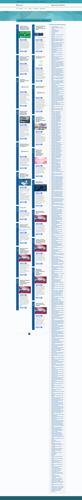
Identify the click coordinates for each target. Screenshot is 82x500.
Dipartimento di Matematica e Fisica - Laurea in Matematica (57, 242)
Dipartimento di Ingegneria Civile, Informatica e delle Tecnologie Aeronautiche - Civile (56, 121)
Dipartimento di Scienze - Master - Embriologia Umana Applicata (56, 280)
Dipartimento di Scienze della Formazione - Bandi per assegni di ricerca (58, 311)
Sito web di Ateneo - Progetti (56, 480)
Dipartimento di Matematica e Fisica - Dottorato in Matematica (57, 232)
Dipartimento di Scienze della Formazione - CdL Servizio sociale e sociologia (58, 348)
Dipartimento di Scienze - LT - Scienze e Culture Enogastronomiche (57, 276)
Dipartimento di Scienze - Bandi (56, 256)
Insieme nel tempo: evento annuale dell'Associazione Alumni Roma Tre (24, 113)
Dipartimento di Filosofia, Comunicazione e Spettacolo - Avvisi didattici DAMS (58, 69)
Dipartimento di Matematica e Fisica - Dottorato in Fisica (57, 230)
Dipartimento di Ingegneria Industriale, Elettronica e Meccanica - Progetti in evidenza (57, 201)
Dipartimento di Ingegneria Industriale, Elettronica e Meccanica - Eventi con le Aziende (57, 189)
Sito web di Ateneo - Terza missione (57, 488)
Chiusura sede (23, 207)
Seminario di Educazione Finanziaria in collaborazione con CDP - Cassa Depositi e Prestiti (25, 282)
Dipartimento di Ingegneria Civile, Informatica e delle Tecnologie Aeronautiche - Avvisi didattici (56, 118)
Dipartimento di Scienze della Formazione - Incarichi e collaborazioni (58, 360)
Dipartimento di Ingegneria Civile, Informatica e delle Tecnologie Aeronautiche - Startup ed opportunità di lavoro (57, 171)
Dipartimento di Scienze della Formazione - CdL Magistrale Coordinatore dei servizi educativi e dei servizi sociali (58, 326)
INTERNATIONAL (42, 8)
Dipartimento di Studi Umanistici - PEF (57, 427)
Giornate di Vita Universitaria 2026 (39, 182)
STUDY (26, 8)
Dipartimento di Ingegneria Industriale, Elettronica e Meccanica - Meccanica (57, 194)
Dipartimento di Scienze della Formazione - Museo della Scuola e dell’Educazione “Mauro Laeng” (58, 362)
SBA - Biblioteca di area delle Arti (56, 443)
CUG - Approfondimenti (55, 31)
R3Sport (53, 442)
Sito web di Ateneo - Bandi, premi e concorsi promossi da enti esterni (57, 469)
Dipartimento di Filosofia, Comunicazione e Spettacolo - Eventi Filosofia (58, 92)
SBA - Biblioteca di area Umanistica (57, 452)
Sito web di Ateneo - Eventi (55, 471)
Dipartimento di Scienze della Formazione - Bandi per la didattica (58, 313)
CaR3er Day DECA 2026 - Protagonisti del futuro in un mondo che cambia (40, 27)
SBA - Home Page (54, 453)
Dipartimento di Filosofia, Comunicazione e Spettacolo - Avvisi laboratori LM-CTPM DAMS (58, 75)
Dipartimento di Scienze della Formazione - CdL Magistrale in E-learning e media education (58, 329)
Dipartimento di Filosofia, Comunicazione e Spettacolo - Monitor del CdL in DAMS (58, 96)
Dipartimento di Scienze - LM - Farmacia (57, 266)
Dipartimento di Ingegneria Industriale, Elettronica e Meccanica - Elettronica (57, 185)
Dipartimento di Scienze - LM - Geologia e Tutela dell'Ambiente (57, 268)
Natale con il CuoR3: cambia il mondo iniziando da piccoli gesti (25, 226)
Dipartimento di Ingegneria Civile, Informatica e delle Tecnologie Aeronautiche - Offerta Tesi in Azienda (57, 149)
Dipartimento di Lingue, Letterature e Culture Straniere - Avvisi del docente (57, 210)
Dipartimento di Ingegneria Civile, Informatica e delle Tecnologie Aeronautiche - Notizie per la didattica (57, 143)
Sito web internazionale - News (56, 490)
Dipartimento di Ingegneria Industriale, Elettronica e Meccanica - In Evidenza (57, 179)
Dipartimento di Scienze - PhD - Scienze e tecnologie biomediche (57, 298)
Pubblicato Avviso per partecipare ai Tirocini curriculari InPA (24, 145)
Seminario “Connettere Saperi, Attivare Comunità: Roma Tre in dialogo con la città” (24, 58)
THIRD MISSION (35, 8)
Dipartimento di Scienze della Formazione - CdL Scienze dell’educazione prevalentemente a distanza (58, 339)
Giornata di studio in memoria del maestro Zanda (40, 212)
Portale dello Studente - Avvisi (56, 441)
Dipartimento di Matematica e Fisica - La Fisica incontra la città (57, 238)
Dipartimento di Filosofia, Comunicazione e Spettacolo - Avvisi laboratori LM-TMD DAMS (58, 78)
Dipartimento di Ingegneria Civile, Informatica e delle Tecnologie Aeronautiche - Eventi (56, 124)
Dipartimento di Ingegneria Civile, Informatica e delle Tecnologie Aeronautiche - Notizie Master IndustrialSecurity (56, 140)
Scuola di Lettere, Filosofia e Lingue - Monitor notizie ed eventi (57, 467)
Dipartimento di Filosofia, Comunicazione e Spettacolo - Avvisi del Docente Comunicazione (58, 59)
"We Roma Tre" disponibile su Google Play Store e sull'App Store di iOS (24, 175)
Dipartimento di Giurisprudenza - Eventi (57, 108)
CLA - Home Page (54, 29)
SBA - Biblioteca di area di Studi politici (57, 448)
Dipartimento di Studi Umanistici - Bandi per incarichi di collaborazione (57, 398)
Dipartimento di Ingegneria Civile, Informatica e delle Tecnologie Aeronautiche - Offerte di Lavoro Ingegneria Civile (56, 157)
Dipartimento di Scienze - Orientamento (57, 290)
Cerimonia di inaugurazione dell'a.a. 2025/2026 (24, 80)
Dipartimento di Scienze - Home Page (57, 260)
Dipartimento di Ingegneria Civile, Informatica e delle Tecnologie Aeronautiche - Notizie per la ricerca (57, 146)
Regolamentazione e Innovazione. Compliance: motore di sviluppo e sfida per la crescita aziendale (24, 251)
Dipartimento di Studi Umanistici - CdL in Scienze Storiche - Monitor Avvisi (57, 409)
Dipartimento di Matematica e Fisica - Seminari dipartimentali (57, 250)
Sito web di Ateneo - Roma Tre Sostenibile (58, 487)
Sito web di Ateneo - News (55, 475)
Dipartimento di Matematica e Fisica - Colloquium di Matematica (57, 226)
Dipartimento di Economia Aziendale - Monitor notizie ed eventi (57, 57)
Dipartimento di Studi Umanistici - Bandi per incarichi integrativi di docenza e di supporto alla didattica (57, 400)
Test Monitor (53, 491)
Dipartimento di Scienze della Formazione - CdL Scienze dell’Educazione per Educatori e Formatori (58, 336)
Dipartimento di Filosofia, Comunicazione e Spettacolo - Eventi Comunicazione (58, 88)
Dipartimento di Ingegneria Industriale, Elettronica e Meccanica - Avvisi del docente (57, 174)
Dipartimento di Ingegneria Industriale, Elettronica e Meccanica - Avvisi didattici (57, 177)
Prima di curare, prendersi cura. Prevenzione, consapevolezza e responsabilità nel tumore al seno (39, 152)
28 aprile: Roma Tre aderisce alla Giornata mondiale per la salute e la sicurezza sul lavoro (25, 27)
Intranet (31, 1)
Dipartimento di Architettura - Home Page (58, 39)
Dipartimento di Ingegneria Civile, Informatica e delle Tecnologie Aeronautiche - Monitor (56, 133)
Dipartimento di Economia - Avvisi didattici (58, 42)
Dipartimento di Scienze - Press (56, 299)
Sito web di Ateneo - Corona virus (56, 470)
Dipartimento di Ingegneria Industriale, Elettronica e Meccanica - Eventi (57, 187)
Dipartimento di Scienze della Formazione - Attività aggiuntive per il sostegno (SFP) (58, 303)
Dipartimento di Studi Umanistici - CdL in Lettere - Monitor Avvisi (57, 405)
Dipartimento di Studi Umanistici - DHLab (57, 410)
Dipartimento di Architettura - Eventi (57, 38)
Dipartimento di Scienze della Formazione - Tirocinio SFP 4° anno (58, 374)
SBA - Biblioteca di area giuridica (56, 449)
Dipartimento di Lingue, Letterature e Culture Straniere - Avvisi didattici (57, 212)
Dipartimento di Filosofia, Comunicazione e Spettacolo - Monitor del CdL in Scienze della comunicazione (58, 100)
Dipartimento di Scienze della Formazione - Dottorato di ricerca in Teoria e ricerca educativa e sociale (58, 353)
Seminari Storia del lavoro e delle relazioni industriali (40, 304)
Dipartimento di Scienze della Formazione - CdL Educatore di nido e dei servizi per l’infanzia (58, 318)
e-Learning (27, 1)
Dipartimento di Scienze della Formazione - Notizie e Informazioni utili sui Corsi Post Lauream (58, 365)
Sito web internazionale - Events (56, 489)
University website (18, 1)
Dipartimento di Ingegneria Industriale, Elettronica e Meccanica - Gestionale (57, 192)
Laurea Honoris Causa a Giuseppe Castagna (40, 87)
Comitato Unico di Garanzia (55, 30)
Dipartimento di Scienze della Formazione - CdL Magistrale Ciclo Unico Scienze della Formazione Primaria (58, 323)
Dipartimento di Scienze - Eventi (56, 259)
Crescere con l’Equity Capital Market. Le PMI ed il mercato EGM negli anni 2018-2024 (40, 241)
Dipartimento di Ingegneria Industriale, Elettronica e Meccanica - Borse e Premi (57, 183)
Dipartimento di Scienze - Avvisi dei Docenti (58, 253)
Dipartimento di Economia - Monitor (57, 45)
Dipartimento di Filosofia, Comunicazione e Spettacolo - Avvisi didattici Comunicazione (58, 66)
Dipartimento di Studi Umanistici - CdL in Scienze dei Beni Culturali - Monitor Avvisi (57, 407)
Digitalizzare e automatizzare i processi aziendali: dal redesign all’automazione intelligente (40, 272)
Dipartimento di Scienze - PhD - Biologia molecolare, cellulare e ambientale (57, 292)
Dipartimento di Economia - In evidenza (57, 44)
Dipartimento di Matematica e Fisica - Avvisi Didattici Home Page (57, 222)
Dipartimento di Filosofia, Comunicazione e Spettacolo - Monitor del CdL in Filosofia (58, 98)
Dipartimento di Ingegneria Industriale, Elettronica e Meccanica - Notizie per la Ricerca (57, 196)
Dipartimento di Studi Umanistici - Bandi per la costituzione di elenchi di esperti (57, 403)
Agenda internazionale (55, 26)
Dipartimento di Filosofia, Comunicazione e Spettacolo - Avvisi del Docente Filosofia (58, 64)
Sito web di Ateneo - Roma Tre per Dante (57, 486)
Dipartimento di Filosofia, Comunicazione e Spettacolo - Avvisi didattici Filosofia (58, 71)
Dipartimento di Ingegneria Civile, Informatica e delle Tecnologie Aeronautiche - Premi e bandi (56, 164)
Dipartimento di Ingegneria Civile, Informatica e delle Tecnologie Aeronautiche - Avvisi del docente (56, 115)
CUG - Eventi (53, 32)
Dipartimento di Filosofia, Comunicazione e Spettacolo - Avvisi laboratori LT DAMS (58, 81)
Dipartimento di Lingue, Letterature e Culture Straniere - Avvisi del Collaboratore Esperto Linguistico (58, 207)
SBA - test (53, 455)
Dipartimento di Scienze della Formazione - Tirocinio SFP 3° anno (58, 372)
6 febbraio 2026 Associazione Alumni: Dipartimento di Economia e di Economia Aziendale (40, 119)
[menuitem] (17, 8)
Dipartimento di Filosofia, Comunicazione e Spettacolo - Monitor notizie (58, 103)
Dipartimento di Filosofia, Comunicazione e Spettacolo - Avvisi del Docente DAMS (58, 62)
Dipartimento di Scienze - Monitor (56, 281)
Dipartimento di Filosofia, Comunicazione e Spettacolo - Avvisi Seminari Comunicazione (58, 83)
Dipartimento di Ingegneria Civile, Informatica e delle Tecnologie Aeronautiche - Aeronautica (56, 112)
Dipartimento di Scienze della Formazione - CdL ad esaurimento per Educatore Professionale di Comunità (58, 315)
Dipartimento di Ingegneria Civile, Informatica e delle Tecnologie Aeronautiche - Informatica (56, 130)
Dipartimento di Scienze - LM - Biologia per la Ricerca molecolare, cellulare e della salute (58, 264)
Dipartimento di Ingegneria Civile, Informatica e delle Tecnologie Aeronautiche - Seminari (56, 167)
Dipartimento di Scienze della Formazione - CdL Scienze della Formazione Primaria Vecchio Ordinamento (58, 345)
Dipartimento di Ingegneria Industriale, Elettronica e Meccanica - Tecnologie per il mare (58, 204)
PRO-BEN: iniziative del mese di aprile (40, 57)
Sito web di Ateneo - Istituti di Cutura (57, 472)
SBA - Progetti (54, 454)
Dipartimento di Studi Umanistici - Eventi (57, 411)
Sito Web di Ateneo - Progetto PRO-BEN (57, 481)
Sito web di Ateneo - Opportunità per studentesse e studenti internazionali (57, 479)
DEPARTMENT (20, 8)
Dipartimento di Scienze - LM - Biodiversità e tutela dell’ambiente (58, 262)
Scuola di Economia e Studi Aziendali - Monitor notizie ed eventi (57, 461)
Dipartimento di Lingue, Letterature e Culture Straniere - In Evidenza (57, 216)
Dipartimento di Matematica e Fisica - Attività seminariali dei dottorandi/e (57, 218)
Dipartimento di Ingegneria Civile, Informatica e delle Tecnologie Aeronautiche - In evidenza (56, 127)
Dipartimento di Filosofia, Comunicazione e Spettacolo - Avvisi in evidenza (58, 73)
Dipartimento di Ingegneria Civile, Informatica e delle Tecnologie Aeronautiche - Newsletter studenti (57, 136)
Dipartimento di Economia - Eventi (56, 43)
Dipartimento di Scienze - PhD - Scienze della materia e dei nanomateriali (57, 294)
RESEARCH (30, 8)
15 (35, 333)
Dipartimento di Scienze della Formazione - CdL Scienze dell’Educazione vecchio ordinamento (58, 342)
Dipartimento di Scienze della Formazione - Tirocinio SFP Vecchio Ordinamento (58, 378)
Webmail (33, 1)
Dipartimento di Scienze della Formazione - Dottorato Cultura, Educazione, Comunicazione (58, 350)
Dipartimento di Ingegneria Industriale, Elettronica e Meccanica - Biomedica (57, 181)
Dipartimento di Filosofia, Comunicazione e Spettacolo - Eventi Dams (58, 90)
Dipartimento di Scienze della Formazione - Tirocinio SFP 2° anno (58, 370)
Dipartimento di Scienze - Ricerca (56, 300)
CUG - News (53, 33)
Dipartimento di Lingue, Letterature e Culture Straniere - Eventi (57, 214)
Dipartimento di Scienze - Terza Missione (57, 301)
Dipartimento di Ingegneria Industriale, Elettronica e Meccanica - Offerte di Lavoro (58, 199)
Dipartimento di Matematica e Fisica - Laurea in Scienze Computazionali (57, 244)
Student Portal (24, 1)
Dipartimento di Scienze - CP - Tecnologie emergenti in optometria (57, 258)
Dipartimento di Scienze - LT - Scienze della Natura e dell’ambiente (58, 274)
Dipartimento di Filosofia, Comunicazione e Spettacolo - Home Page (58, 94)
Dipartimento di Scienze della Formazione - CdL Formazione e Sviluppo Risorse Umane (58, 321)
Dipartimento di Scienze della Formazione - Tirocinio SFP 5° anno (58, 376)
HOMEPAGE (17, 9)
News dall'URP (54, 440)
